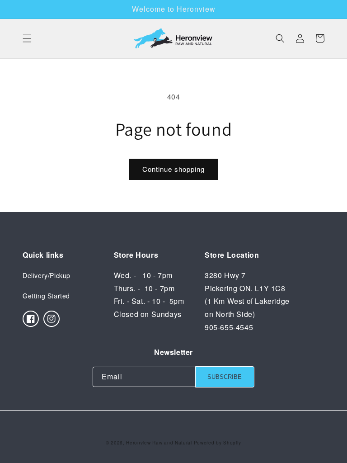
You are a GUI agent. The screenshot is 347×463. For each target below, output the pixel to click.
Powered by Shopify (218, 442)
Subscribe (224, 376)
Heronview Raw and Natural (159, 442)
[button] (27, 38)
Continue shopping (173, 169)
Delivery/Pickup (46, 275)
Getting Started (46, 295)
